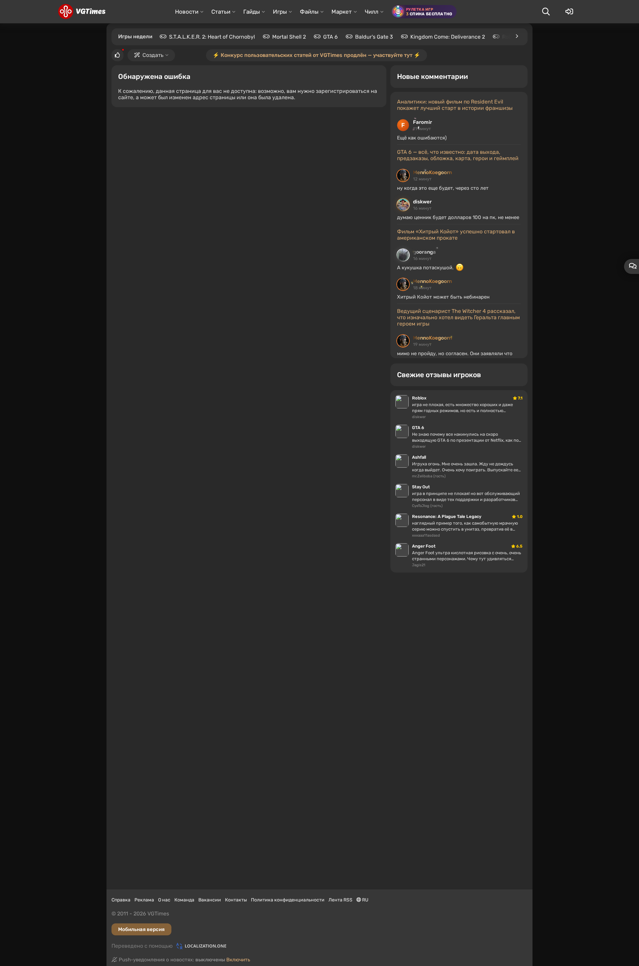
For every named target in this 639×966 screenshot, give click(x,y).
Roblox (510, 37)
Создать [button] (152, 55)
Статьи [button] (220, 11)
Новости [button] (186, 11)
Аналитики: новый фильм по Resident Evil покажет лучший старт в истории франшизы (455, 105)
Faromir (422, 122)
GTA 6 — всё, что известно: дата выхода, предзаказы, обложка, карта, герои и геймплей (458, 155)
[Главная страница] (81, 11)
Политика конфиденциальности (287, 900)
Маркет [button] (341, 11)
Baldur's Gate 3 (374, 37)
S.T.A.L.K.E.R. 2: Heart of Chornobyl (212, 37)
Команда (184, 900)
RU (364, 900)
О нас (164, 900)
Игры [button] (280, 11)
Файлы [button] (309, 11)
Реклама (144, 900)
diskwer (422, 202)
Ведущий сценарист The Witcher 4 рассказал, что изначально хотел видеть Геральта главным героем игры (458, 317)
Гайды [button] (251, 11)
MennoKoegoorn (432, 172)
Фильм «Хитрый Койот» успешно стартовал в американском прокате (456, 234)
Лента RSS (340, 900)
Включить (238, 960)
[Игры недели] (517, 36)
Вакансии (209, 900)
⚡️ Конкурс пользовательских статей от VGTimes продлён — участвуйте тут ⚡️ (316, 55)
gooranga (424, 252)
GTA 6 (330, 37)
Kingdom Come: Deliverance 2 (447, 37)
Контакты (236, 900)
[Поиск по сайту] (545, 11)
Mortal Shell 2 (289, 37)
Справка (120, 900)
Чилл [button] (371, 11)
